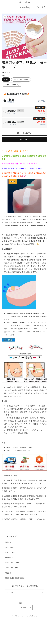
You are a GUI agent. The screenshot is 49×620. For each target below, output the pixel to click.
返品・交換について (12, 562)
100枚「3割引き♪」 (21, 79)
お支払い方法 (10, 552)
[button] (4, 7)
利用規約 (8, 573)
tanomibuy (21, 616)
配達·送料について (11, 557)
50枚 (6, 79)
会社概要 (8, 542)
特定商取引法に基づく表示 (14, 578)
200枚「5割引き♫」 (12, 84)
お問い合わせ (10, 547)
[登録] (41, 592)
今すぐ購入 (24, 139)
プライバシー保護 (11, 567)
